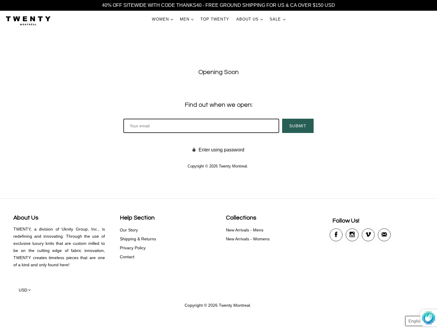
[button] (418, 321)
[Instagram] (352, 234)
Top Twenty (214, 19)
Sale (275, 19)
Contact (127, 256)
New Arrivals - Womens (248, 239)
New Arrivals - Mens (244, 230)
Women (160, 19)
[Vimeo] (368, 234)
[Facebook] (336, 234)
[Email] (384, 234)
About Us (247, 19)
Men (184, 19)
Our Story (129, 230)
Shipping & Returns (138, 239)
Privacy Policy (133, 247)
